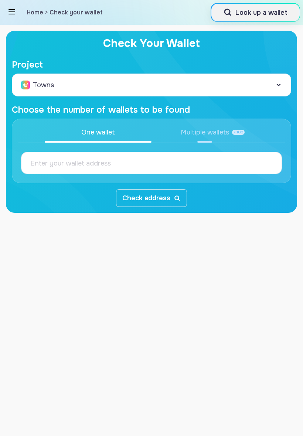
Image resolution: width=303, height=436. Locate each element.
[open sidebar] (12, 12)
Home (35, 12)
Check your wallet (76, 12)
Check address (146, 198)
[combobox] (151, 85)
